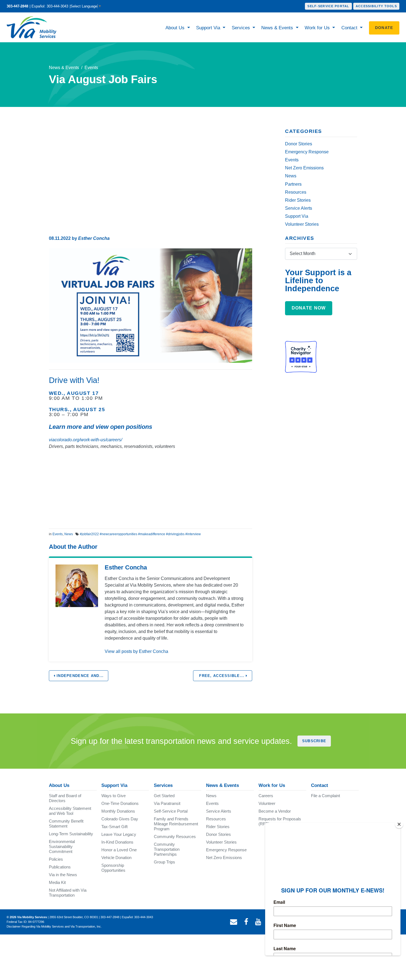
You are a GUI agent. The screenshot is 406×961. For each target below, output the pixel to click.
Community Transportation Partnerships (167, 849)
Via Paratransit (167, 803)
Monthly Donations (118, 811)
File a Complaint (325, 795)
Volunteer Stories (302, 224)
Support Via (209, 27)
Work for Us (318, 27)
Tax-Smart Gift (114, 826)
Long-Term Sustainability (71, 833)
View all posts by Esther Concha (136, 651)
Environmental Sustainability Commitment (62, 846)
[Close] (399, 824)
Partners (293, 184)
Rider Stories (298, 200)
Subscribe (314, 741)
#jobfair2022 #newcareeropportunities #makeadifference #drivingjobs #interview (140, 534)
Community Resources (175, 836)
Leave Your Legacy (118, 834)
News (68, 534)
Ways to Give (113, 795)
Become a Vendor (275, 811)
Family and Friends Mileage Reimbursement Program (176, 823)
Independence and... (79, 676)
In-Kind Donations (117, 842)
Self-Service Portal (328, 6)
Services (241, 27)
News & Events (277, 27)
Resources (295, 192)
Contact (350, 27)
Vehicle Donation (116, 857)
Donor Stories (298, 143)
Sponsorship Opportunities (113, 868)
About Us (175, 27)
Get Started (164, 795)
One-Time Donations (120, 803)
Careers (266, 795)
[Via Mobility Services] (33, 27)
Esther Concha (94, 238)
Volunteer (267, 803)
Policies (56, 859)
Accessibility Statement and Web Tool (70, 811)
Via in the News (63, 874)
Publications (60, 867)
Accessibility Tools (376, 6)
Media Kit (57, 882)
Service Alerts (298, 208)
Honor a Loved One (119, 849)
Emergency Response (307, 151)
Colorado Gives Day (119, 818)
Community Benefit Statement (66, 823)
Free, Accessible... (222, 676)
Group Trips (164, 862)
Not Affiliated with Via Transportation (67, 892)
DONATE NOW (309, 308)
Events (91, 67)
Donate (384, 27)
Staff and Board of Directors (65, 798)
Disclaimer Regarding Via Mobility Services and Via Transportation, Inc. (54, 926)
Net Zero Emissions (304, 168)
